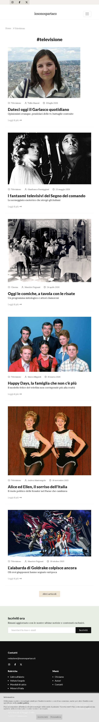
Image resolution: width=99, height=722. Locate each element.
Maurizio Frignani (32, 287)
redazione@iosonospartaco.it (21, 658)
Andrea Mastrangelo (37, 480)
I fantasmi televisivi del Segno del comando (46, 195)
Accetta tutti (43, 717)
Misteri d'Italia (17, 688)
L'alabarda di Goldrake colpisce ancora (42, 567)
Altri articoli (49, 594)
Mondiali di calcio (18, 684)
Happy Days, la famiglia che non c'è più (42, 383)
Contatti (59, 684)
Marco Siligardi (34, 377)
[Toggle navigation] (87, 14)
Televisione (19, 28)
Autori (58, 680)
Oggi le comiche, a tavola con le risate (41, 293)
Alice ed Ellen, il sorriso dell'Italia (37, 486)
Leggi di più (13, 120)
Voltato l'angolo (17, 680)
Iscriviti (83, 630)
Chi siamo (59, 676)
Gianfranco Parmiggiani (38, 189)
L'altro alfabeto (17, 676)
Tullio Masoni (33, 103)
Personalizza (56, 717)
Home (8, 28)
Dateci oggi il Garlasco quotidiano (38, 109)
